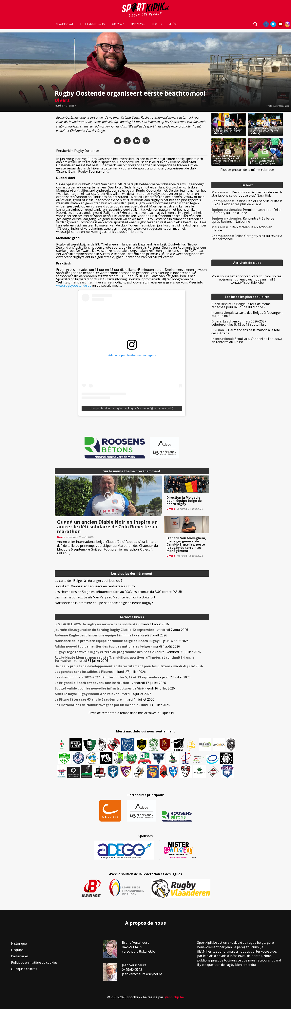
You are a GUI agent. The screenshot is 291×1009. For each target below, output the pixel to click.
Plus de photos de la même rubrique (247, 169)
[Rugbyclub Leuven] (212, 759)
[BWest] (61, 771)
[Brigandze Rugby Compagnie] (199, 771)
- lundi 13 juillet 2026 (112, 705)
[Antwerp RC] (99, 772)
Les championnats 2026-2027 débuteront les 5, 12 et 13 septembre (238, 323)
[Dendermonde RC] (73, 772)
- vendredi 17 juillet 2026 (110, 682)
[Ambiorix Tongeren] (92, 758)
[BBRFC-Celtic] (144, 758)
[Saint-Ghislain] (153, 744)
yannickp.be (174, 997)
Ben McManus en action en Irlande (241, 228)
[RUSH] (219, 744)
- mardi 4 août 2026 (117, 646)
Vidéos (173, 24)
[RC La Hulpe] (213, 771)
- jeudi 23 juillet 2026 (122, 677)
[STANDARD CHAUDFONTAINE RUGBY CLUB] (185, 771)
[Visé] (113, 771)
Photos (157, 24)
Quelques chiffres (24, 969)
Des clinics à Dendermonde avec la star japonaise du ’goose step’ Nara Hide (246, 194)
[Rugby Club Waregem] (230, 744)
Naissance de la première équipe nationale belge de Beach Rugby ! (104, 602)
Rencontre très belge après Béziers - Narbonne (242, 220)
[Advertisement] (26, 172)
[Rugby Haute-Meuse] (64, 758)
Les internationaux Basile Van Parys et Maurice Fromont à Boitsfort (105, 597)
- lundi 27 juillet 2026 (100, 671)
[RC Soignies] (205, 744)
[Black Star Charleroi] (75, 744)
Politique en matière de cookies (34, 962)
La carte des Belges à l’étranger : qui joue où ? (88, 580)
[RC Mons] (198, 759)
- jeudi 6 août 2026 (121, 640)
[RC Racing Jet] (131, 758)
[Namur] (141, 744)
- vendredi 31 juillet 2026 (128, 651)
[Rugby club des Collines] (172, 758)
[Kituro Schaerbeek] (86, 771)
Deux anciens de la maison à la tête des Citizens (245, 331)
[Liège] (185, 758)
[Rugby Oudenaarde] (106, 758)
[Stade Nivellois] (78, 758)
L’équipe (17, 950)
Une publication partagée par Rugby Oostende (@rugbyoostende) (131, 408)
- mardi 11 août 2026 (112, 624)
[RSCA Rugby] (126, 771)
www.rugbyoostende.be (73, 285)
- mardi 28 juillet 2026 (129, 666)
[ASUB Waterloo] (158, 758)
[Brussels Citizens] (165, 744)
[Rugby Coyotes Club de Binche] (89, 745)
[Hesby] (62, 745)
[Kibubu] (139, 771)
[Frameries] (191, 745)
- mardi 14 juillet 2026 (103, 693)
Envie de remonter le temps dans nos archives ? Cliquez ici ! (131, 713)
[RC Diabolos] (113, 744)
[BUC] (163, 771)
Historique (19, 943)
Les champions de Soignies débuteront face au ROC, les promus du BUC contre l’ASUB (118, 591)
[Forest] (177, 744)
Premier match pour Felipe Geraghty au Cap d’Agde (246, 211)
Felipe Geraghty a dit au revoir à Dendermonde (246, 237)
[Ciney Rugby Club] (173, 771)
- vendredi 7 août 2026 (121, 629)
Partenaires (20, 956)
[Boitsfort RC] (127, 744)
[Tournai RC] (153, 771)
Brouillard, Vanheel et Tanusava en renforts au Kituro (95, 586)
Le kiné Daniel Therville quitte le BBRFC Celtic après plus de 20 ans (246, 202)
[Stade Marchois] (118, 758)
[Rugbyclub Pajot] (102, 744)
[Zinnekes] (227, 771)
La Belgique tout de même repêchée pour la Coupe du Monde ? (241, 305)
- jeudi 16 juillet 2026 (115, 688)
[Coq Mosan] (226, 758)
